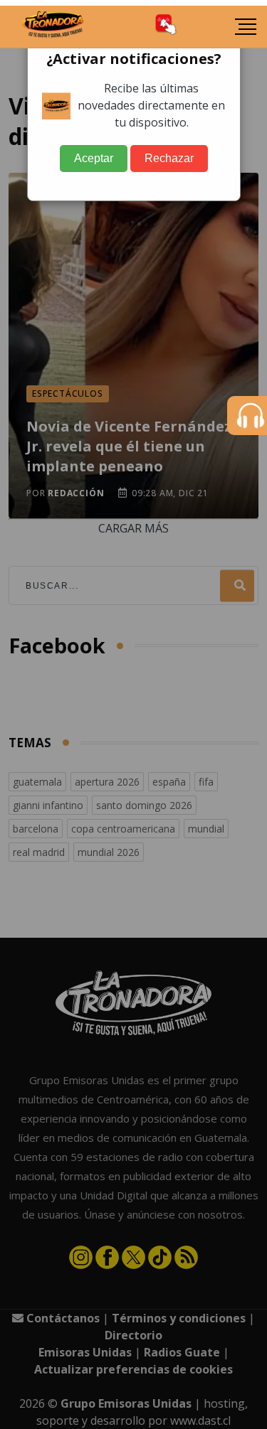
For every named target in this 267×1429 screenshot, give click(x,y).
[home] (53, 27)
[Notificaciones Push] (166, 27)
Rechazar (169, 158)
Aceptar (93, 158)
